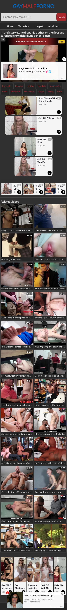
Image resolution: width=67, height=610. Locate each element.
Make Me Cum (41, 140)
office (41, 91)
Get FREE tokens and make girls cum (7, 587)
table (59, 91)
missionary (29, 91)
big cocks (6, 86)
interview (15, 91)
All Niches (53, 26)
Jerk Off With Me (46, 118)
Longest (39, 26)
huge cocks (55, 86)
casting (30, 86)
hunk (4, 91)
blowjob (19, 86)
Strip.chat (42, 104)
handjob (42, 86)
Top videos (23, 26)
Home (10, 26)
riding (50, 91)
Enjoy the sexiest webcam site (31, 41)
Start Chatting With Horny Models (47, 99)
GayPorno (33, 6)
